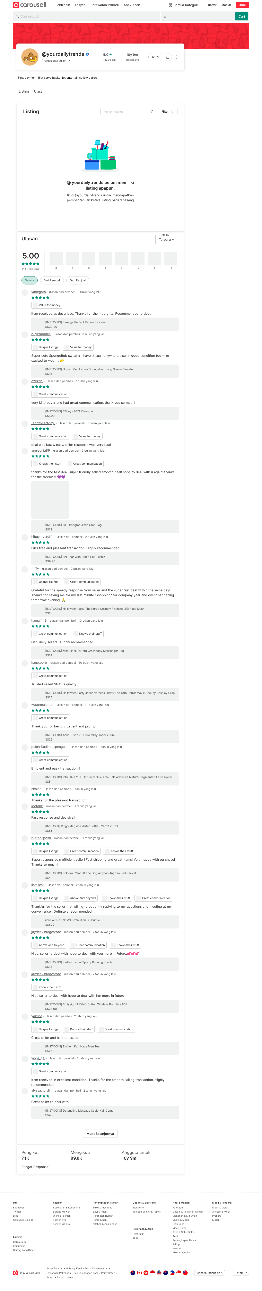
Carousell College (23, 1219)
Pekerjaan (138, 1233)
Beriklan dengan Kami (85, 1272)
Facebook (19, 1207)
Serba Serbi (19, 1241)
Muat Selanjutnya (100, 1134)
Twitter (17, 1211)
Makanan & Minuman (185, 1215)
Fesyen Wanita (61, 1223)
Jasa (135, 1237)
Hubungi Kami (74, 1268)
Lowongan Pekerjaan (58, 1272)
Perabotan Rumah (103, 1215)
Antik (175, 1236)
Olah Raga (178, 1223)
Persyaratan (108, 1272)
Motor (215, 1219)
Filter (165, 111)
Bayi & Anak (100, 1211)
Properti (216, 1215)
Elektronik (138, 1207)
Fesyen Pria (60, 1219)
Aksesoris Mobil (221, 1211)
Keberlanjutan (100, 1268)
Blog (15, 1215)
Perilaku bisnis (65, 1277)
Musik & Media (181, 1219)
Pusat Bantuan (54, 1268)
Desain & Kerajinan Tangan (188, 1211)
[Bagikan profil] (168, 57)
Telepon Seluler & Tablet (146, 1211)
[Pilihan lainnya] (176, 57)
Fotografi (178, 1207)
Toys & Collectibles (183, 1232)
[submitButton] (241, 16)
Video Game (179, 1227)
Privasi (50, 1277)
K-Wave (177, 1248)
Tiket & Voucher (182, 1252)
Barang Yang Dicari (24, 1250)
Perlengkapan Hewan (185, 1240)
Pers (87, 1268)
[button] (65, 60)
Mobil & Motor (220, 1207)
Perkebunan (100, 1219)
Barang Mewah (61, 1211)
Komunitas (19, 1245)
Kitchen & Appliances (105, 1223)
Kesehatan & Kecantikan (67, 1207)
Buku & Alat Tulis (102, 1207)
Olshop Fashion (62, 1215)
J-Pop (176, 1244)
